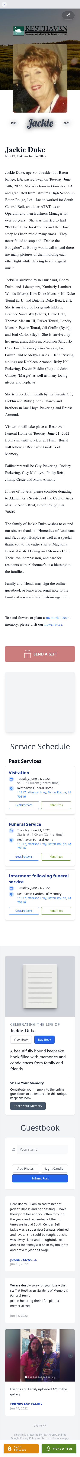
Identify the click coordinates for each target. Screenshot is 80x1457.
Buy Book (44, 1039)
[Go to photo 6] (38, 1377)
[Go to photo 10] (49, 1377)
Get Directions (23, 805)
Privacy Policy (28, 1438)
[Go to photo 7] (41, 1377)
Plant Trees (56, 805)
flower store (53, 624)
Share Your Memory (28, 1106)
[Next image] (70, 1355)
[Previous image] (9, 1355)
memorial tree (56, 617)
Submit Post (40, 1178)
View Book (21, 1039)
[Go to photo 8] (44, 1377)
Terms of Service (52, 1438)
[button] (40, 1355)
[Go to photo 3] (31, 1377)
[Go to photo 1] (26, 1377)
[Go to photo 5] (36, 1377)
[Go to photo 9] (46, 1377)
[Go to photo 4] (33, 1377)
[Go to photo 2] (28, 1377)
